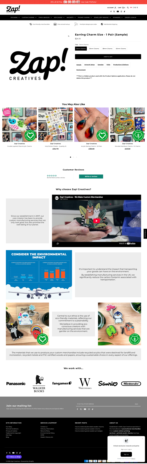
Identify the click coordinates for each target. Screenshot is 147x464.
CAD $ (135, 7)
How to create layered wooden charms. (87, 429)
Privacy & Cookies (11, 431)
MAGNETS (70, 17)
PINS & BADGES (44, 17)
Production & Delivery (121, 64)
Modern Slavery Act (46, 437)
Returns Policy (45, 431)
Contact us (43, 427)
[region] (73, 2)
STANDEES (116, 17)
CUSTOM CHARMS (28, 17)
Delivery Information (47, 429)
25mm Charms (94, 48)
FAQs (108, 64)
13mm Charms (81, 48)
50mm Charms (121, 48)
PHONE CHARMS (84, 17)
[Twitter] (114, 12)
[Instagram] (121, 12)
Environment (81, 70)
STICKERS (14, 17)
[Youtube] (117, 12)
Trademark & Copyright (13, 433)
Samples (101, 64)
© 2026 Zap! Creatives (13, 461)
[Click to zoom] (68, 36)
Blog (7, 437)
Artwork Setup (89, 64)
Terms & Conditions (12, 429)
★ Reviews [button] (145, 233)
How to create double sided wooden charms (89, 427)
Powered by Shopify (27, 461)
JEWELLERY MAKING (101, 17)
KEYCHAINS (58, 17)
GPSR (42, 435)
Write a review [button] (91, 176)
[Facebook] (110, 12)
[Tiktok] (124, 12)
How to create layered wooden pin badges (88, 431)
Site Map (9, 435)
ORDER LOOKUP (130, 17)
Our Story (9, 427)
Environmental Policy (47, 433)
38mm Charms (107, 48)
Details (78, 65)
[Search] (128, 7)
